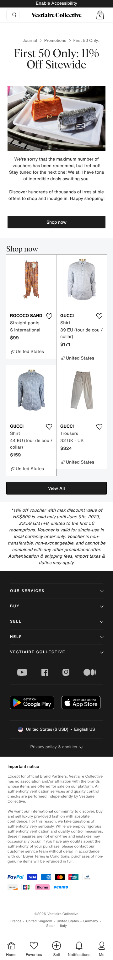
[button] (100, 15)
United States (68, 921)
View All (56, 488)
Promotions (55, 40)
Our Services (27, 591)
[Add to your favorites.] (49, 316)
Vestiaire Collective (37, 652)
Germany (90, 921)
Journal (30, 40)
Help (16, 636)
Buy (14, 606)
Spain (51, 925)
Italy (63, 925)
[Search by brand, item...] (12, 15)
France (16, 921)
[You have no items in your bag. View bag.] (100, 15)
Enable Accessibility (56, 3)
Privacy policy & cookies (53, 747)
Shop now (56, 222)
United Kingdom (39, 921)
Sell (16, 621)
